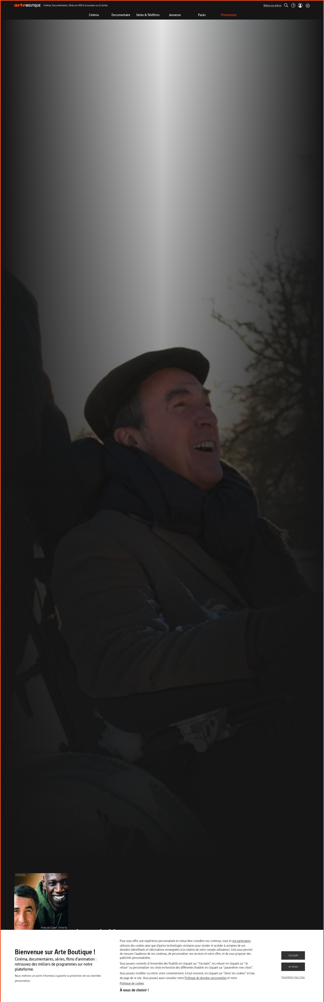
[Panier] (307, 5)
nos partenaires (241, 941)
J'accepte (293, 955)
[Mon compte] (300, 5)
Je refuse (293, 966)
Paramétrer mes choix (293, 977)
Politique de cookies (132, 983)
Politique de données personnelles (206, 978)
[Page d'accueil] (27, 5)
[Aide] (293, 5)
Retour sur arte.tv (272, 5)
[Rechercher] (286, 5)
